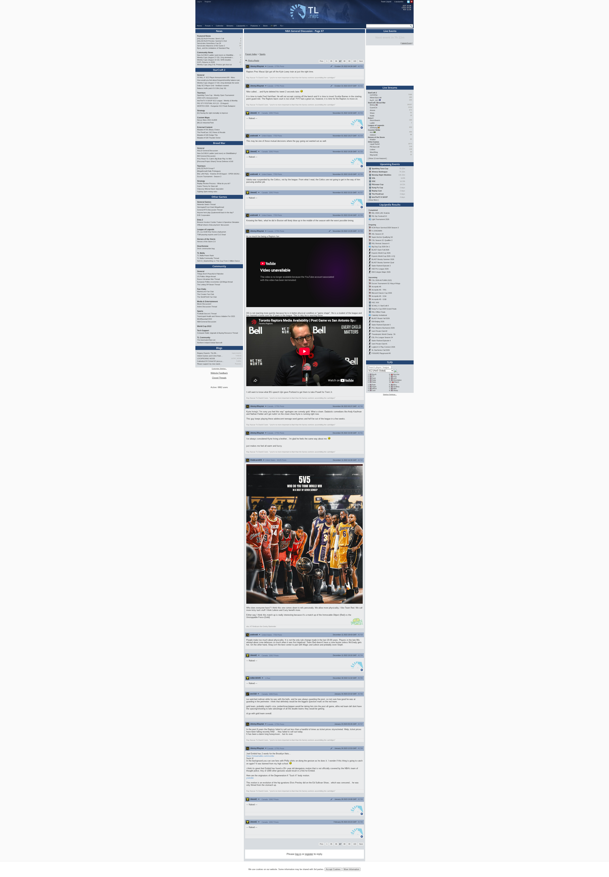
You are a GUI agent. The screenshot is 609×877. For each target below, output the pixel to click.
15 (240, 43)
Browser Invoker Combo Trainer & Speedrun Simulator (218, 222)
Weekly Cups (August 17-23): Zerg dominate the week (216, 57)
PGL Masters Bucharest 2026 (383, 328)
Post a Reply (253, 61)
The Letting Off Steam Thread (208, 285)
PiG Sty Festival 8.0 (379, 216)
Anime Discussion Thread (207, 307)
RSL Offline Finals (378, 312)
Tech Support (203, 330)
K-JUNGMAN (377, 231)
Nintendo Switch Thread (206, 204)
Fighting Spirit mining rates (207, 192)
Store (265, 26)
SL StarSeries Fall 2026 (381, 350)
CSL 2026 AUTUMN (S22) (382, 280)
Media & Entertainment (207, 301)
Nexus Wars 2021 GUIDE (207, 120)
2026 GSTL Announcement (207, 98)
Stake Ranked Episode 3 (381, 266)
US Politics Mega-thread (206, 276)
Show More (373, 200)
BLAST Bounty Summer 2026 (383, 259)
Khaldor (373, 139)
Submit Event (406, 43)
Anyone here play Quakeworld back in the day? (215, 212)
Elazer (396, 382)
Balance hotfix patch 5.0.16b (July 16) (211, 88)
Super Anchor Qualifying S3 (382, 237)
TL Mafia (201, 253)
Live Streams (390, 87)
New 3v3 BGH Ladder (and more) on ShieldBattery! (216, 55)
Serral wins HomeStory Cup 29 (209, 43)
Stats (374, 382)
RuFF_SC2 (374, 100)
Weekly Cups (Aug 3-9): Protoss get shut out (214, 65)
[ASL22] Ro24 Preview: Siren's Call (210, 39)
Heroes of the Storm (206, 239)
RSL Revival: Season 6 (380, 243)
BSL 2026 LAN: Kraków (381, 213)
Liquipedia (398, 2)
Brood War (219, 143)
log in (298, 854)
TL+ (281, 26)
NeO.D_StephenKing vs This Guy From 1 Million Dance (218, 261)
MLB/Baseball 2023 (204, 319)
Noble (372, 116)
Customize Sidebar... (219, 368)
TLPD (390, 362)
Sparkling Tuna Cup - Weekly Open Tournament (215, 95)
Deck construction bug (206, 248)
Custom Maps (203, 117)
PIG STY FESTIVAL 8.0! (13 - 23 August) (213, 103)
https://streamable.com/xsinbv (260, 756)
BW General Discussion (206, 156)
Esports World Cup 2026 (381, 253)
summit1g (373, 95)
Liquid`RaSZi (375, 144)
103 (354, 61)
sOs (395, 376)
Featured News (204, 36)
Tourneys (201, 93)
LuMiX (372, 123)
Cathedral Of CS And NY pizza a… (210, 361)
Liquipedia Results (389, 204)
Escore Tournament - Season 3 (209, 176)
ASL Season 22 (377, 234)
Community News (205, 52)
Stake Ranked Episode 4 (381, 341)
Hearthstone (202, 246)
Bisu (395, 385)
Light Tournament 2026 (380, 219)
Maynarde (374, 155)
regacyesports (236, 353)
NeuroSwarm (375, 120)
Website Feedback (219, 373)
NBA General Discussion (206, 322)
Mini (394, 388)
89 (349, 61)
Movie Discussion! (204, 304)
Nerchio (396, 374)
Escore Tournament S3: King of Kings (386, 283)
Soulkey (396, 387)
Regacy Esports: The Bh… (207, 353)
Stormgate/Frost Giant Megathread (210, 207)
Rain (374, 385)
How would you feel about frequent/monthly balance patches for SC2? (219, 80)
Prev (321, 61)
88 (344, 61)
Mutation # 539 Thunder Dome (208, 138)
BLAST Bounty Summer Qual (383, 262)
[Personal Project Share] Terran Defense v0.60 (215, 161)
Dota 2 (200, 220)
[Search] (411, 26)
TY (373, 376)
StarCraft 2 (219, 69)
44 (240, 46)
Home (199, 26)
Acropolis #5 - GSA (379, 296)
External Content (204, 127)
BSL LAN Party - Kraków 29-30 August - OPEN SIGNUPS (219, 174)
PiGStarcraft (374, 147)
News (219, 31)
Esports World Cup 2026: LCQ (383, 256)
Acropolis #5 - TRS (379, 290)
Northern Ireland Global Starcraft (209, 343)
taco (371, 132)
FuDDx (238, 361)
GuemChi (373, 108)
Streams (229, 26)
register (309, 854)
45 (240, 62)
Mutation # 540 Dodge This (207, 135)
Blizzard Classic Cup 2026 (382, 293)
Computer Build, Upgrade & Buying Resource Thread (217, 333)
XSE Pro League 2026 (380, 269)
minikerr (373, 135)
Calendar (219, 26)
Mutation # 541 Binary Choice (208, 130)
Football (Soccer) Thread (206, 314)
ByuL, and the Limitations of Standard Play (213, 48)
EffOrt (374, 388)
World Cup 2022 (204, 326)
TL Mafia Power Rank (205, 255)
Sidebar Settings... (390, 394)
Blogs (219, 347)
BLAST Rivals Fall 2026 (381, 318)
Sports (200, 311)
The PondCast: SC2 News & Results (211, 132)
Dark (374, 378)
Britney (372, 105)
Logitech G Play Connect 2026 (383, 347)
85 (331, 61)
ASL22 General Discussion (207, 151)
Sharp (372, 113)
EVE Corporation (203, 215)
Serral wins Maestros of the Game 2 (211, 46)
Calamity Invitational (379, 315)
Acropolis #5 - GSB (379, 299)
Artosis (372, 110)
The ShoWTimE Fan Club (207, 297)
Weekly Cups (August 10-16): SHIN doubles (214, 60)
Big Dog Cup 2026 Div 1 (381, 247)
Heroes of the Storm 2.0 (206, 242)
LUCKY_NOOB (236, 358)
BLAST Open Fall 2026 (380, 250)
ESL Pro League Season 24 (382, 337)
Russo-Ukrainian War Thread (208, 279)
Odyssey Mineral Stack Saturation (210, 189)
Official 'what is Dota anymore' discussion (213, 225)
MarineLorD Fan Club (205, 291)
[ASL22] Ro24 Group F (206, 168)
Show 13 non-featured (377, 158)
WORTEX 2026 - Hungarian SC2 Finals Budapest (216, 106)
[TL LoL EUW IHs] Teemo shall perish (211, 232)
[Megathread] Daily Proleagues (209, 171)
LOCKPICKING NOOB (206, 358)
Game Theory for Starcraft (207, 186)
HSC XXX (375, 302)
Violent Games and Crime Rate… (210, 356)
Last (373, 390)
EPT (275, 26)
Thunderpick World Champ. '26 (383, 334)
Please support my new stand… (209, 364)
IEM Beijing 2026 (378, 321)
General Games (204, 202)
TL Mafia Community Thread (208, 258)
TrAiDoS (238, 356)
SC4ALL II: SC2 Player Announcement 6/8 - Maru (216, 77)
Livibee (372, 149)
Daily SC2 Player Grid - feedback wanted (213, 85)
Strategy (201, 111)
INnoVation (397, 380)
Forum (208, 26)
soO (395, 378)
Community (219, 266)
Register (208, 2)
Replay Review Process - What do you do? (213, 183)
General (200, 75)
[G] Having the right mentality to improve (212, 113)
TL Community (203, 337)
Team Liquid (386, 2)
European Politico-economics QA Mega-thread (215, 282)
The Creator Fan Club (205, 294)
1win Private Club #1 (379, 344)
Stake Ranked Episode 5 (381, 325)
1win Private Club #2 (379, 331)
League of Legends (205, 229)
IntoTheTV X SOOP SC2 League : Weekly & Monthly (217, 101)
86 (336, 61)
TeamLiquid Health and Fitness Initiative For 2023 (216, 316)
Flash (374, 387)
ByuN (374, 374)
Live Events (389, 31)
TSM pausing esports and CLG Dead (211, 235)
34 (240, 55)
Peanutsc (238, 364)
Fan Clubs (201, 289)
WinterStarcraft (375, 98)
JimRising (373, 128)
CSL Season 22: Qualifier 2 (382, 240)
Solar (374, 380)
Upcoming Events (390, 164)
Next (361, 61)
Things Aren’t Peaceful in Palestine (210, 274)
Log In (199, 2)
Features (254, 26)
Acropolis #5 (376, 287)
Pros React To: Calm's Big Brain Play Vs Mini (214, 159)
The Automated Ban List (206, 340)
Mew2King (374, 152)
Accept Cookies (333, 869)
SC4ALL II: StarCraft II (380, 306)
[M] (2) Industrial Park (205, 123)
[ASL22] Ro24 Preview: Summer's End (212, 41)
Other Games (219, 196)
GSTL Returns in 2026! (206, 62)
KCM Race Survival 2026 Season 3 (385, 228)
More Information (351, 869)
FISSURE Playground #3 (381, 353)
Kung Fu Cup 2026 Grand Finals (384, 309)
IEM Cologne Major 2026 (381, 272)
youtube (250, 778)
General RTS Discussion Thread (209, 210)
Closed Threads (219, 378)
